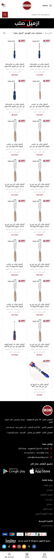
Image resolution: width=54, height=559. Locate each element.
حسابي (50, 504)
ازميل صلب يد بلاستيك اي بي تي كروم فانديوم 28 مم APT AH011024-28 (39, 66)
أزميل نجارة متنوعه (36, 69)
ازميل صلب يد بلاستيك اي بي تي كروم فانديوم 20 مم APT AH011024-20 (14, 66)
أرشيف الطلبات (46, 495)
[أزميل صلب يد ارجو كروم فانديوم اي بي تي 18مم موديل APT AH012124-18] (14, 330)
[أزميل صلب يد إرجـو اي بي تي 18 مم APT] (39, 370)
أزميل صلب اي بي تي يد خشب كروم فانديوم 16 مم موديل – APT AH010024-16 (39, 267)
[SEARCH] (5, 15)
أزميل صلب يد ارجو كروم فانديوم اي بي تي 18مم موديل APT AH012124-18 (14, 347)
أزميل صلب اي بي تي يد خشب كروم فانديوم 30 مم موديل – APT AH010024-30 (39, 187)
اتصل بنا (49, 499)
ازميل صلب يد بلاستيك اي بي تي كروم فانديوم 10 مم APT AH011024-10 (14, 106)
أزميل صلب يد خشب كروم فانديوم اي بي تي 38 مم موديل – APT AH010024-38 (39, 147)
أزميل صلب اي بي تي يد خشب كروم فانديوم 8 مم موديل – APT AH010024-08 (39, 347)
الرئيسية (48, 33)
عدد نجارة (45, 69)
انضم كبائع (48, 509)
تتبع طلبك (48, 485)
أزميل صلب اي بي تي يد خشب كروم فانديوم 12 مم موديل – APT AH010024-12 (39, 307)
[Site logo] (27, 5)
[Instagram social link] (19, 546)
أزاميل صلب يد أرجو (39, 72)
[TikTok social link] (9, 546)
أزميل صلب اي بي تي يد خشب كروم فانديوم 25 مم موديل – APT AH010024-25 (15, 187)
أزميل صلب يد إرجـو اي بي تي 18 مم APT (39, 385)
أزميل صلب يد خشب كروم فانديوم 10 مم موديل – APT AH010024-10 (14, 307)
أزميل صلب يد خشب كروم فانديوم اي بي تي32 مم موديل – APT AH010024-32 (14, 147)
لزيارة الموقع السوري (44, 514)
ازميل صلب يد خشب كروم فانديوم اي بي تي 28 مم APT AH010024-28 (39, 106)
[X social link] (29, 546)
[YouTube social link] (14, 546)
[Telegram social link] (4, 546)
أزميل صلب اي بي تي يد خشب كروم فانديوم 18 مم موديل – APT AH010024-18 (15, 227)
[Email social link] (24, 546)
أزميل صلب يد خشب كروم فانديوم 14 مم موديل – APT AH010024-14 (14, 267)
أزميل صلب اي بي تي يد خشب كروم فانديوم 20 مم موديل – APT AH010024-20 (39, 227)
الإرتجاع (50, 490)
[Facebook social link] (34, 546)
